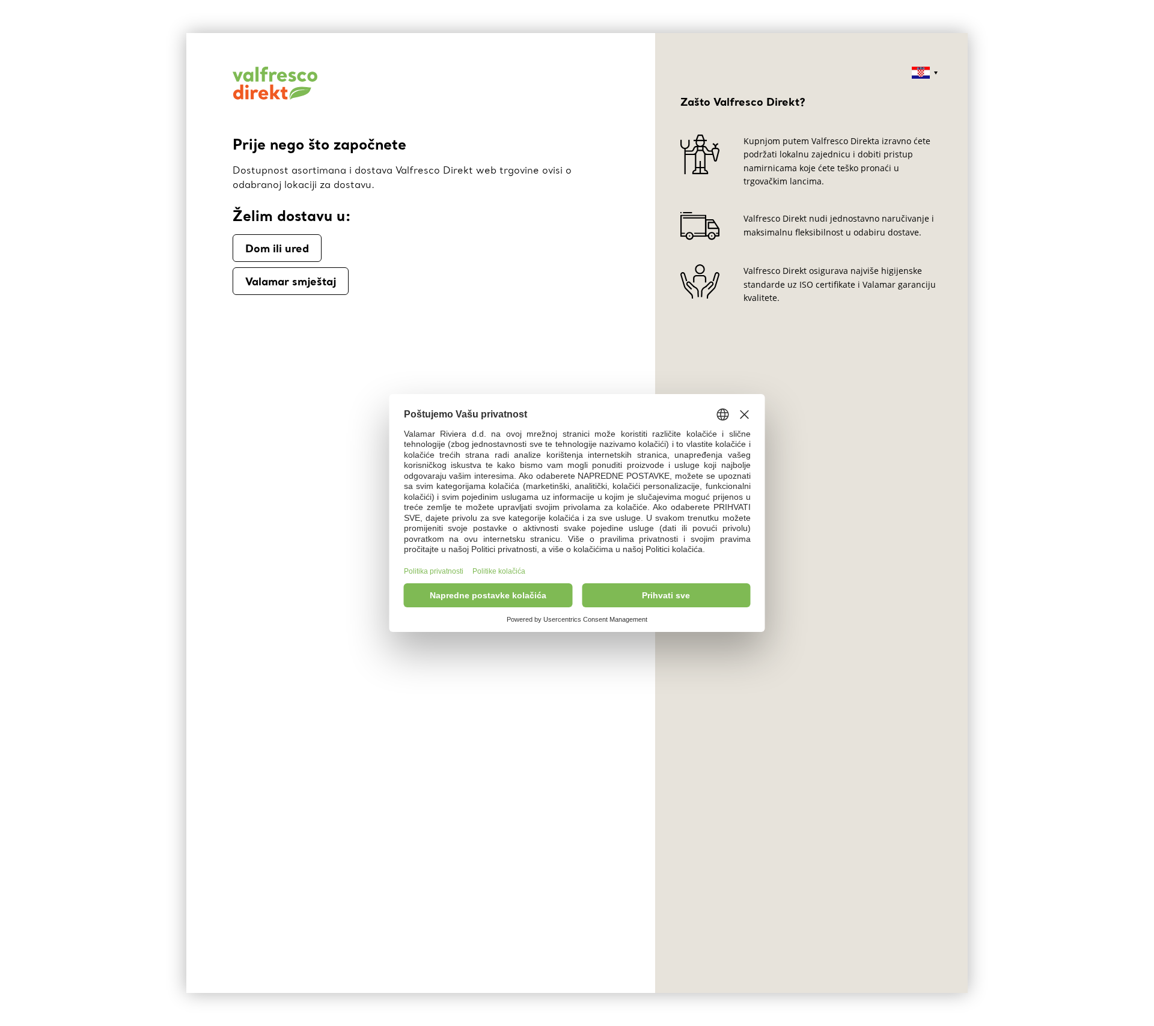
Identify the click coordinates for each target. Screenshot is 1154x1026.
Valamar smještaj (290, 281)
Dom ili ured (277, 248)
